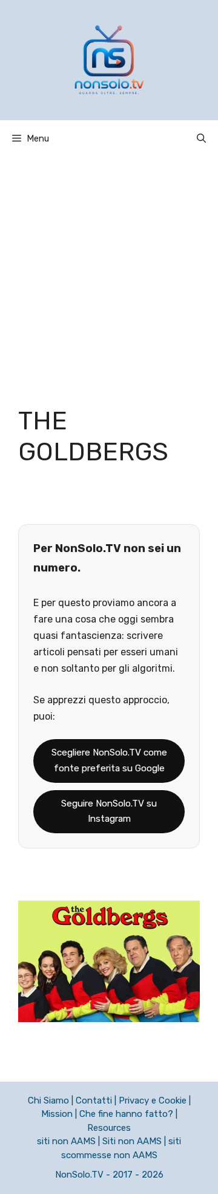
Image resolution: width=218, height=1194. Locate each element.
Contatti (94, 1100)
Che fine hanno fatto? (126, 1113)
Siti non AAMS (132, 1141)
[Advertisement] (109, 272)
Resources (109, 1127)
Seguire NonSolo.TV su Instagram (109, 811)
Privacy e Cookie (153, 1100)
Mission (57, 1113)
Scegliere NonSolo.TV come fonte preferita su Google (109, 760)
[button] (201, 138)
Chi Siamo (48, 1100)
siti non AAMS (66, 1141)
